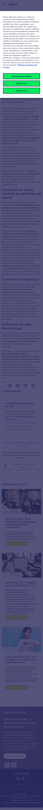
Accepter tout (21, 91)
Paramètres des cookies (21, 76)
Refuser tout (21, 83)
